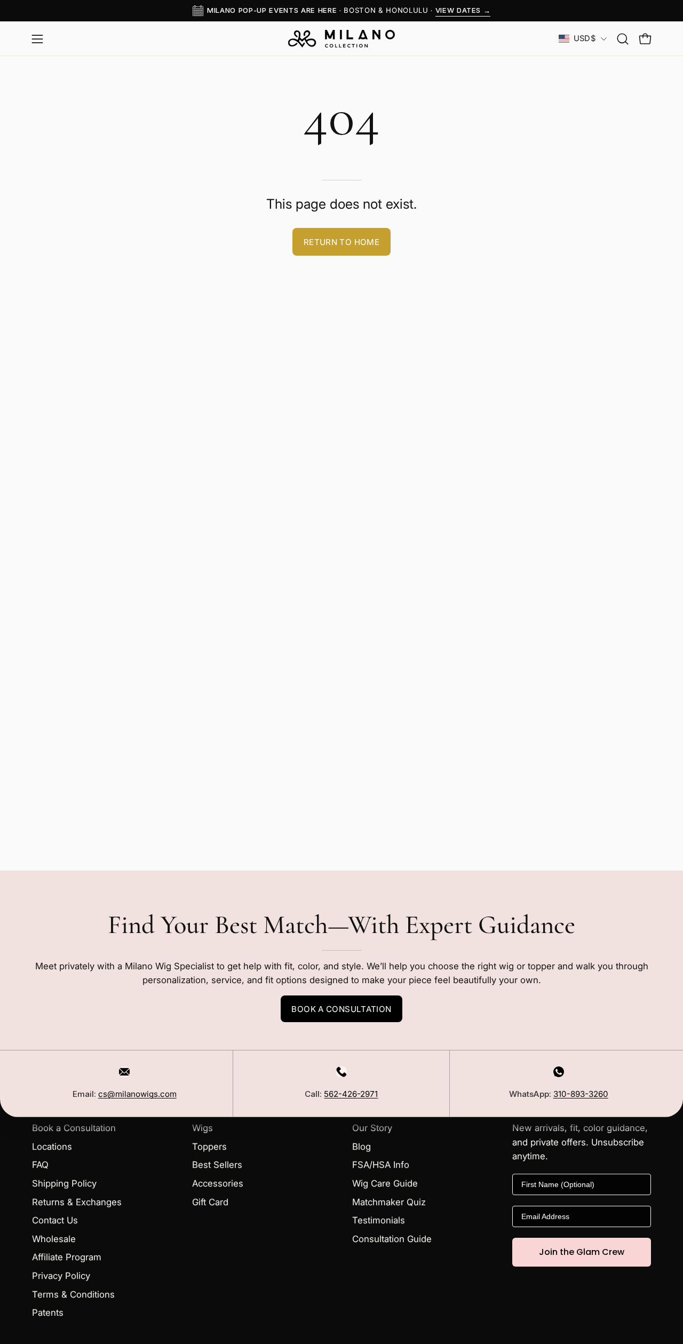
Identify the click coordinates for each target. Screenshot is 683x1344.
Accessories (217, 1183)
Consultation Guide (392, 1239)
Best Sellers (217, 1165)
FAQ (40, 1165)
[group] (341, 10)
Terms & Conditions (73, 1294)
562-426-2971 (351, 1094)
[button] (622, 39)
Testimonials (378, 1220)
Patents (47, 1313)
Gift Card (210, 1202)
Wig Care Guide (385, 1183)
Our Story (372, 1127)
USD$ (584, 38)
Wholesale (54, 1239)
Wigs (202, 1127)
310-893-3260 (580, 1094)
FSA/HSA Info (380, 1165)
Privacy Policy (61, 1275)
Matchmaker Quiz (389, 1202)
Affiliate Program (66, 1257)
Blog (361, 1146)
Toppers (209, 1146)
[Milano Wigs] (341, 39)
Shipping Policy (64, 1183)
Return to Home (341, 242)
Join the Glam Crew (581, 1252)
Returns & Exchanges (77, 1202)
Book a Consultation (341, 1009)
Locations (52, 1146)
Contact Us (55, 1220)
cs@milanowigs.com (137, 1094)
